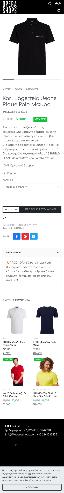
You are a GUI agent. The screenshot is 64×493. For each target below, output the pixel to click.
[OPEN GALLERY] (32, 46)
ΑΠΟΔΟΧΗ (32, 487)
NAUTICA (6, 389)
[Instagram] (16, 445)
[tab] (32, 252)
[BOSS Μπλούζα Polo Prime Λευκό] (17, 320)
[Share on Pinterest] (25, 236)
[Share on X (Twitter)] (34, 236)
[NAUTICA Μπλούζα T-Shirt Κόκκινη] (17, 371)
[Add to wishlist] (4, 218)
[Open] (59, 11)
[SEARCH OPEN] (50, 3)
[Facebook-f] (8, 445)
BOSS (5, 338)
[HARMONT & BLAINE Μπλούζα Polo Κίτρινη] (47, 371)
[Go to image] (8, 79)
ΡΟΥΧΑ (18, 89)
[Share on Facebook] (16, 236)
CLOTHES (8, 180)
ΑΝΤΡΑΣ (7, 89)
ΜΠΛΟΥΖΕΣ (32, 89)
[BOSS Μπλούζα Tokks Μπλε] (47, 320)
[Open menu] (21, 7)
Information (14, 252)
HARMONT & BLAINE (42, 389)
